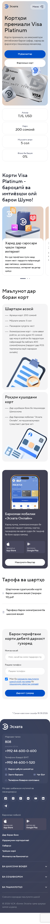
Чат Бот (41, 774)
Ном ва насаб (11, 650)
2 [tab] (27, 278)
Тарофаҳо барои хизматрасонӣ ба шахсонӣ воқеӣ (25, 612)
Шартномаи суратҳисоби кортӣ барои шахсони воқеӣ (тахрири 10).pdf (24, 593)
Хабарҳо (6, 845)
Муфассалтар (25, 54)
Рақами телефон (13, 665)
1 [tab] (23, 278)
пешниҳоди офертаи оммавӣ (23, 684)
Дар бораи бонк (10, 835)
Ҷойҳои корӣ (9, 851)
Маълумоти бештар (25, 562)
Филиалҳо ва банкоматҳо (15, 856)
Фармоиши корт (25, 63)
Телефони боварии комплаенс (23, 780)
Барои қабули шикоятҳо (20, 769)
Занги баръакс (15, 774)
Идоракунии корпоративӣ (15, 840)
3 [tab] (29, 278)
